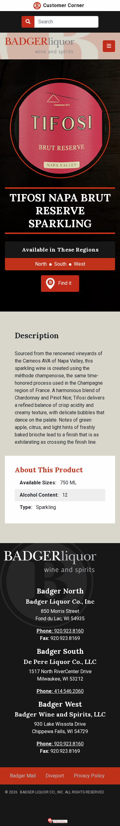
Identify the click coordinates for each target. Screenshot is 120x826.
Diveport (55, 776)
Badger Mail (23, 776)
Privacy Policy (89, 776)
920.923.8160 (60, 631)
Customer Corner (63, 5)
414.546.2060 (60, 691)
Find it (64, 283)
